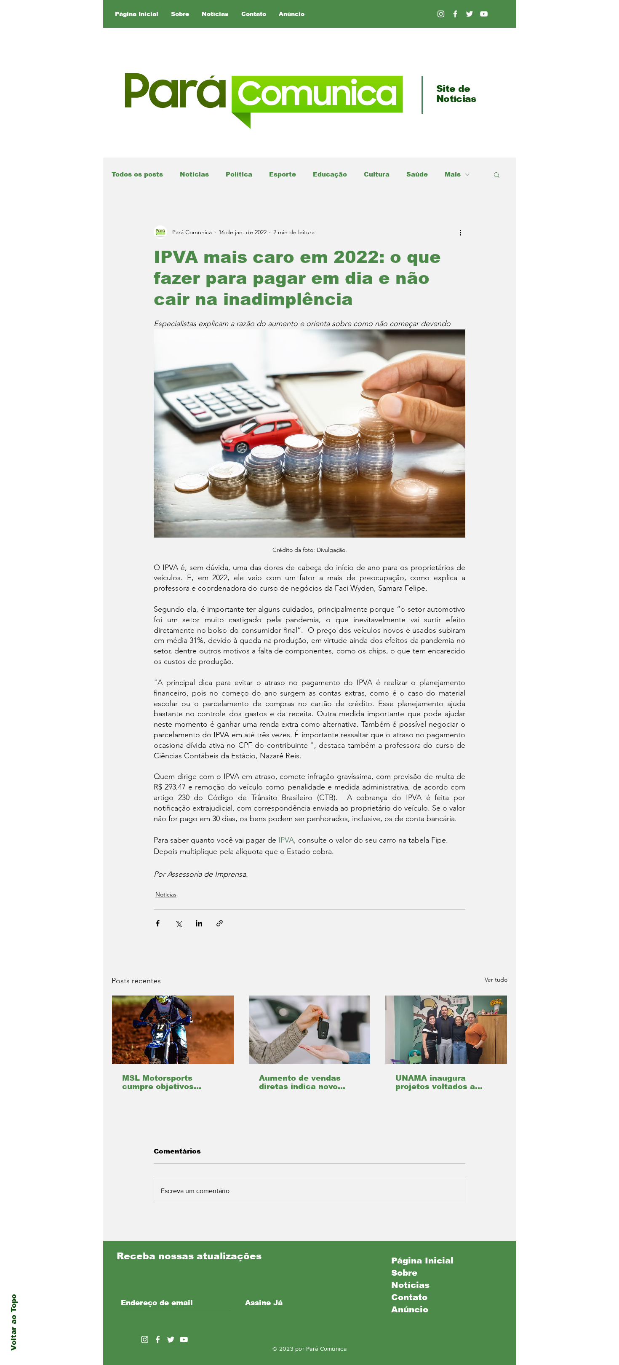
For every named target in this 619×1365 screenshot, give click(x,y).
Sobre (404, 1272)
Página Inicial (422, 1260)
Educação (330, 174)
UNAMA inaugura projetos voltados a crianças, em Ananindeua (435, 1082)
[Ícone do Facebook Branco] (158, 1339)
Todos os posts (137, 174)
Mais (453, 174)
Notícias (194, 174)
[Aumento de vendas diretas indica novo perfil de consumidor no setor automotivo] (310, 1030)
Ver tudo (496, 979)
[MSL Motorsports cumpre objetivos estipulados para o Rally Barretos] (173, 1030)
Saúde (417, 174)
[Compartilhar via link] (220, 923)
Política (239, 174)
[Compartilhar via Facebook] (158, 923)
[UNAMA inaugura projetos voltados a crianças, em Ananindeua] (446, 1030)
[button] (497, 174)
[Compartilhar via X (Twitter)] (178, 923)
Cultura (377, 174)
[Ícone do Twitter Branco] (171, 1339)
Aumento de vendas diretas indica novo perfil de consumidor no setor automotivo (308, 1082)
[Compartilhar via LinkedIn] (199, 923)
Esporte (282, 174)
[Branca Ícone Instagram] (441, 14)
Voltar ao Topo (14, 1322)
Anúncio (409, 1309)
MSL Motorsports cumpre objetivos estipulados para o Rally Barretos (172, 1082)
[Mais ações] (460, 232)
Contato (409, 1297)
